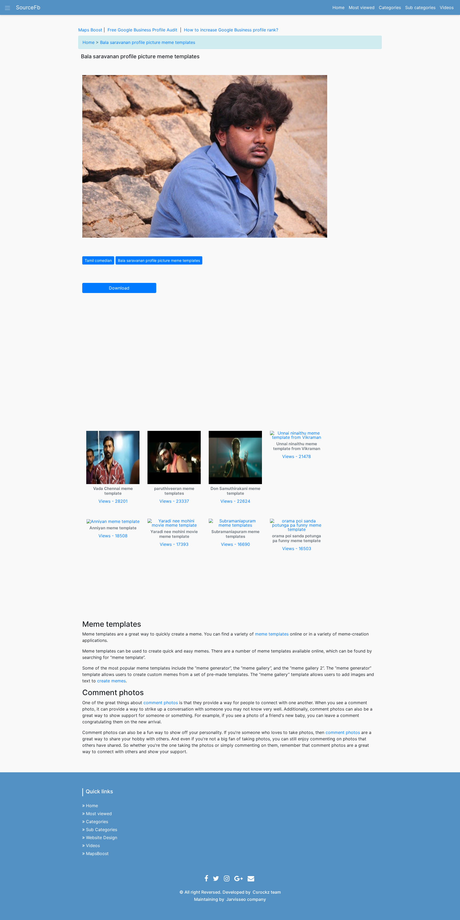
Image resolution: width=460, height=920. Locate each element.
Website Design (101, 837)
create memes (111, 680)
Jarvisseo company (246, 899)
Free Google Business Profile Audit (142, 29)
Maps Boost (90, 29)
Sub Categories (101, 829)
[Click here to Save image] (204, 156)
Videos (447, 7)
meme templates (272, 634)
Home (339, 7)
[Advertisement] (230, 336)
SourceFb (28, 7)
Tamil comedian (98, 260)
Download (119, 288)
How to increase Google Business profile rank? (231, 29)
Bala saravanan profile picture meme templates (147, 42)
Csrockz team (267, 892)
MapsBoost (97, 853)
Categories (390, 7)
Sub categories (420, 7)
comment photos (160, 702)
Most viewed (362, 7)
